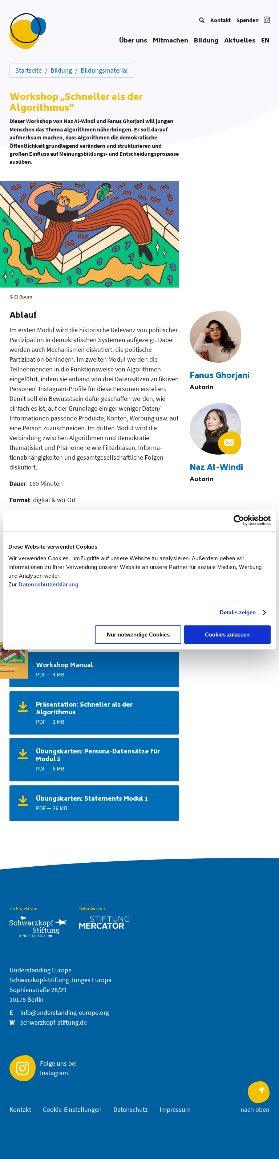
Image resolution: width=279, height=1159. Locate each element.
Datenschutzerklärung (48, 584)
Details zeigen (238, 612)
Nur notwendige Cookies (138, 634)
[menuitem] (202, 20)
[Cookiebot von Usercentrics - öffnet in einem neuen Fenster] (239, 520)
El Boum (23, 296)
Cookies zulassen (227, 634)
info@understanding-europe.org (64, 1012)
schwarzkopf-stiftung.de (53, 1022)
